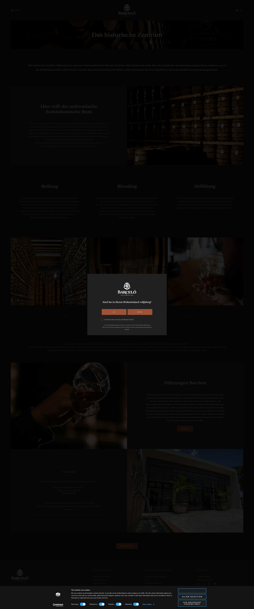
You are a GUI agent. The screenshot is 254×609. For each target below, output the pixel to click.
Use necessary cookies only (192, 603)
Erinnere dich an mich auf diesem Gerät (119, 319)
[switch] (102, 604)
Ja (114, 312)
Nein (140, 312)
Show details (147, 604)
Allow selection (192, 597)
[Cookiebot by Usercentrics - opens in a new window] (58, 605)
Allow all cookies (192, 591)
